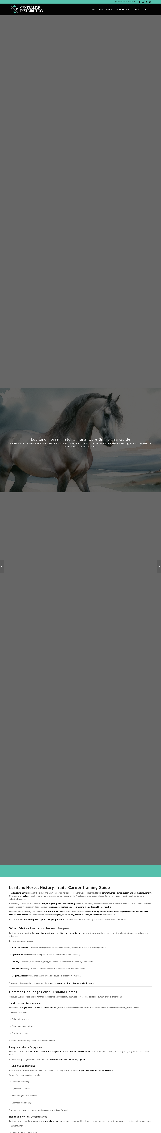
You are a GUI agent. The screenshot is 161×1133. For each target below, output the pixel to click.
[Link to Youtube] (146, 2)
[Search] (149, 9)
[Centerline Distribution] (27, 9)
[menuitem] (93, 9)
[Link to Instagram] (143, 2)
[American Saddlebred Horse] (159, 566)
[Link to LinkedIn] (150, 2)
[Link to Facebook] (139, 2)
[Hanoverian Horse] (2, 566)
